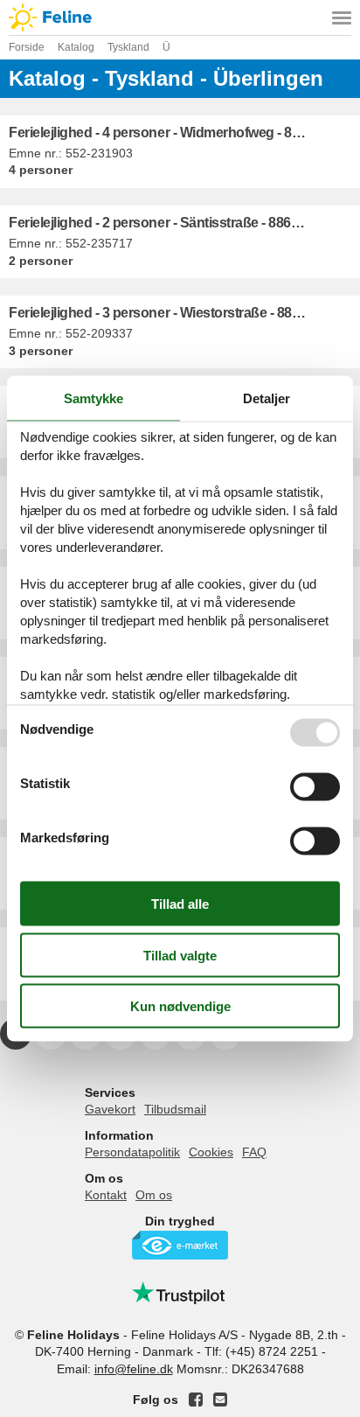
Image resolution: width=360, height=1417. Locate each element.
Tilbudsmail (175, 1109)
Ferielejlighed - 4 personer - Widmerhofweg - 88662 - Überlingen (184, 132)
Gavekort (110, 1109)
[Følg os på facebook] (196, 1400)
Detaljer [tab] (266, 398)
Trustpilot (180, 1292)
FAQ (254, 1152)
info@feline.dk (133, 1369)
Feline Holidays (180, 17)
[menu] (341, 17)
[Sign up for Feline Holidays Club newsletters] (220, 1400)
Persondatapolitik (132, 1152)
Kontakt (106, 1195)
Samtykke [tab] (93, 398)
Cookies (211, 1152)
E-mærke (180, 1245)
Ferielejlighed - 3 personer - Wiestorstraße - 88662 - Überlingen (184, 312)
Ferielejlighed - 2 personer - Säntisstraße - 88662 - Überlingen (184, 222)
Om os (153, 1195)
